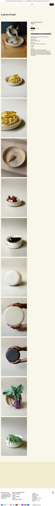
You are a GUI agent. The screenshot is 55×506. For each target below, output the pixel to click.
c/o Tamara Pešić (5, 494)
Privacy (33, 501)
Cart (51, 4)
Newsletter (34, 496)
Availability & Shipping (36, 497)
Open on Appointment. (18, 492)
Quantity (32, 30)
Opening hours (35, 495)
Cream (33, 28)
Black (37, 28)
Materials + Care (35, 494)
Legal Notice (34, 499)
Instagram (34, 493)
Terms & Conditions (36, 500)
